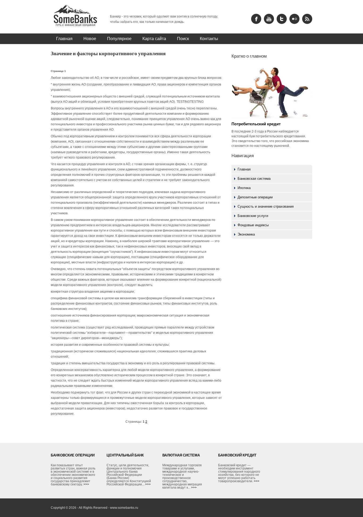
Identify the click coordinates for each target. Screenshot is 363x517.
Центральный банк (125, 455)
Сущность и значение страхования (266, 206)
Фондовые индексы (253, 225)
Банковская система (254, 179)
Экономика (246, 234)
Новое (89, 38)
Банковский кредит (237, 455)
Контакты (209, 38)
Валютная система (181, 455)
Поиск (183, 38)
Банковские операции (73, 455)
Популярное (119, 38)
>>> (86, 484)
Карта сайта (154, 38)
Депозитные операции (255, 197)
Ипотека (244, 188)
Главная (64, 38)
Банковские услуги (253, 216)
